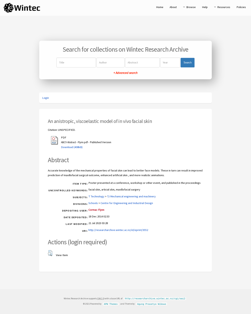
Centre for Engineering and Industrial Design (127, 203)
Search (188, 62)
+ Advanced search (125, 73)
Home (159, 7)
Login (45, 98)
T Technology (96, 196)
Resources (223, 7)
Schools (93, 203)
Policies (241, 7)
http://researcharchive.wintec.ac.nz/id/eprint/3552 (118, 230)
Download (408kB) (72, 147)
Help (205, 7)
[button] (50, 253)
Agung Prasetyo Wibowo (151, 304)
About (173, 7)
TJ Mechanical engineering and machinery (131, 196)
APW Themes (111, 304)
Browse (191, 7)
